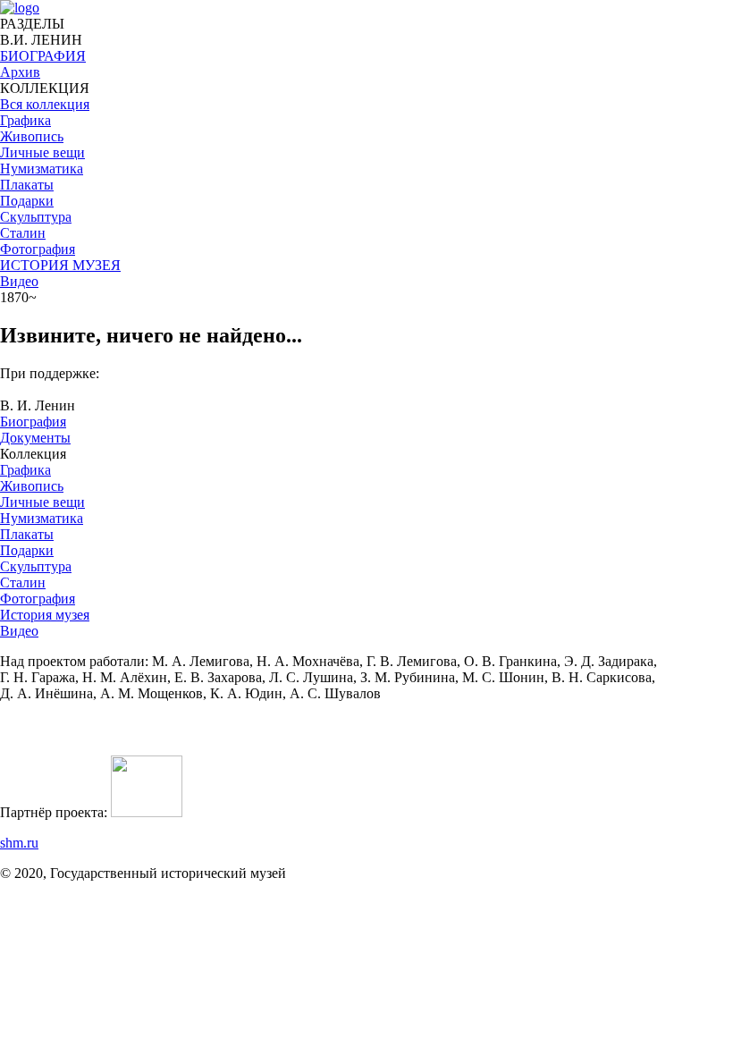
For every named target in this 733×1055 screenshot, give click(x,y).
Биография (33, 421)
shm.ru (19, 842)
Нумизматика (41, 518)
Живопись (31, 486)
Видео (19, 281)
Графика (25, 469)
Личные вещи (42, 502)
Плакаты (27, 534)
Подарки (27, 550)
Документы (35, 437)
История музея (44, 614)
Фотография (37, 598)
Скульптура (36, 566)
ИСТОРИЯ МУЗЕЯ (60, 265)
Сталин (23, 582)
